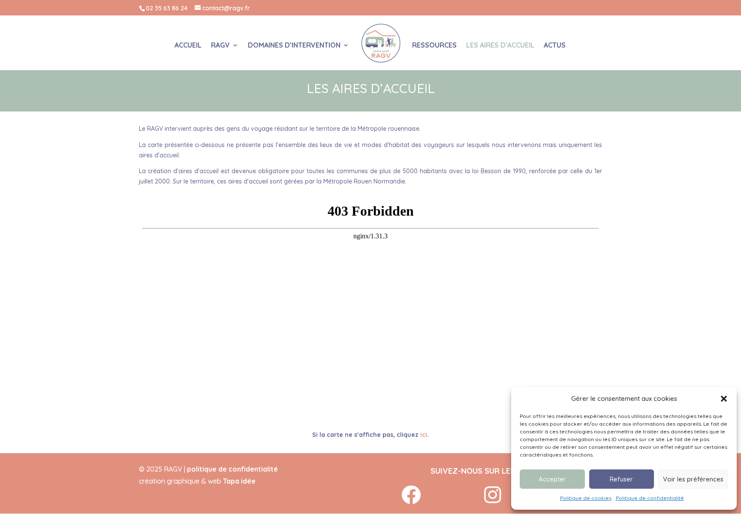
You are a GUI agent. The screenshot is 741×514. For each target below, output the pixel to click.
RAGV (220, 45)
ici (423, 435)
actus (555, 45)
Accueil (188, 45)
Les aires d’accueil (500, 45)
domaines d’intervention (294, 45)
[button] (724, 398)
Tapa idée (239, 481)
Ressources (434, 45)
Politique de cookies (585, 498)
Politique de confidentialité (650, 498)
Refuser (621, 479)
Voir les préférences (693, 479)
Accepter (552, 479)
